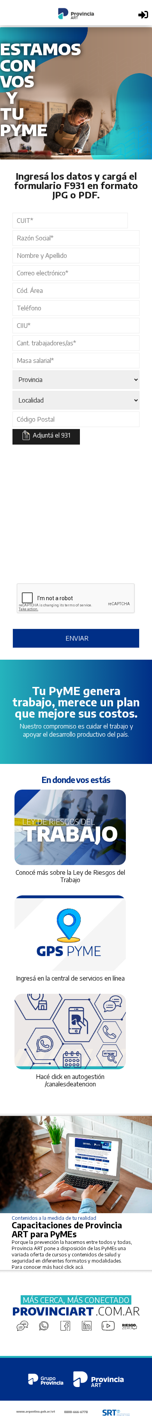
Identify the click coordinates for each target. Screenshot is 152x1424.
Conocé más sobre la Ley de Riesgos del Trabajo (70, 876)
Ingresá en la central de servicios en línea (70, 978)
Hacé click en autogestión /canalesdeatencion (70, 1080)
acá (79, 1267)
